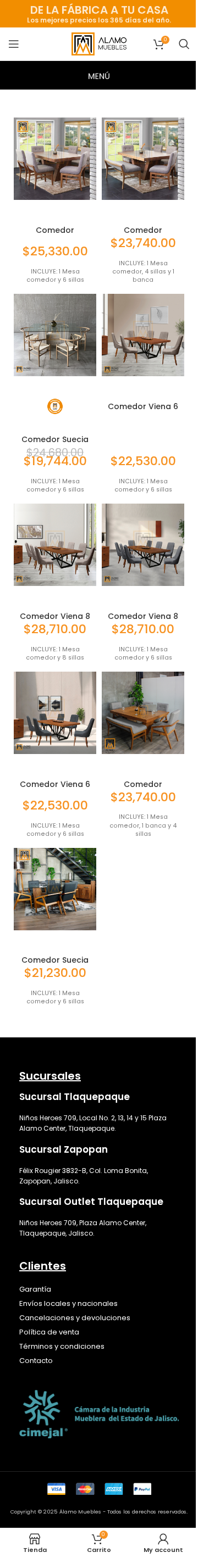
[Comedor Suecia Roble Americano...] (55, 889)
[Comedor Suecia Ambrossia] (55, 335)
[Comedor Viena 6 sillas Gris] (55, 713)
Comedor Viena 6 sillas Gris (55, 788)
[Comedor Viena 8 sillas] (55, 545)
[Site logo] (99, 43)
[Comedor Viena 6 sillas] (143, 335)
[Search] (184, 44)
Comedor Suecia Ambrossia (55, 444)
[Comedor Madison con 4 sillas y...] (143, 159)
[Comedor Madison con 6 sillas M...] (55, 159)
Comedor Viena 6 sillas (143, 411)
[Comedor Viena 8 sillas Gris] (143, 545)
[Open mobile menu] (14, 44)
